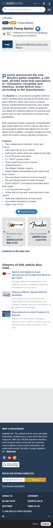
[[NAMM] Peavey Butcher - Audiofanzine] (12, 3)
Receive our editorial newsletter (18, 473)
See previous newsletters (13, 486)
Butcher (25, 23)
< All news (7, 18)
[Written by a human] (7, 34)
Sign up (35, 480)
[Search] (5, 9)
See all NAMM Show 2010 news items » (32, 46)
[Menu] (49, 9)
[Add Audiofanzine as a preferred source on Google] (10, 464)
